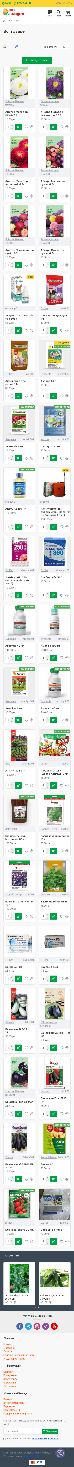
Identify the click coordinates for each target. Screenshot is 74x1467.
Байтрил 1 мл (49, 967)
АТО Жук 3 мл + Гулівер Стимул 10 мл (54, 772)
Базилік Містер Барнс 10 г (55, 837)
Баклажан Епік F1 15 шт (53, 1100)
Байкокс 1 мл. (14, 967)
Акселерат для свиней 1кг (15, 383)
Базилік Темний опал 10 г (19, 903)
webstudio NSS (30, 1456)
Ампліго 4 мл (14, 708)
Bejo (8, 763)
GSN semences (49, 1022)
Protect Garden (49, 1157)
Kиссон (45, 439)
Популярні (11, 1255)
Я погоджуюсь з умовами (33, 1438)
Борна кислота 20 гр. (19, 1229)
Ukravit (44, 763)
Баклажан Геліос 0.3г (19, 1101)
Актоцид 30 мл (51, 446)
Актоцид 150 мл (15, 508)
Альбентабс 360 (51, 577)
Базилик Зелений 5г (54, 901)
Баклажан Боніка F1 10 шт (55, 1034)
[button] (35, 1307)
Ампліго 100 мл (51, 645)
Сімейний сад (48, 894)
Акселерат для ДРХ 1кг (54, 317)
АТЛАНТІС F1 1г (15, 770)
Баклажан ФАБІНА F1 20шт (19, 1166)
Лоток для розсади (33, 1295)
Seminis (10, 1022)
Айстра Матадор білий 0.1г (16, 113)
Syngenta (46, 374)
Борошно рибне (51, 1229)
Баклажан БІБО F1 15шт (17, 1031)
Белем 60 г (48, 1164)
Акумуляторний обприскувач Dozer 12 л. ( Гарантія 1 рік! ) (55, 511)
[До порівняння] (31, 916)
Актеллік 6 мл (14, 446)
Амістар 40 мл (14, 645)
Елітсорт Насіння (15, 101)
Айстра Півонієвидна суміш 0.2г (19, 252)
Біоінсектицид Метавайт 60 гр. (16, 837)
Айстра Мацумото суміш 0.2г (53, 183)
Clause (9, 1157)
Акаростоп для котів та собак (19, 317)
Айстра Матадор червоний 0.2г (16, 183)
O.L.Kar (44, 308)
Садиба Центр (49, 829)
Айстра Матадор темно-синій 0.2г (52, 113)
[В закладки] (26, 916)
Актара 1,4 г (48, 381)
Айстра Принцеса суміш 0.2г (53, 252)
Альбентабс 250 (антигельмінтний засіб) (17, 580)
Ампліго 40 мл (50, 708)
